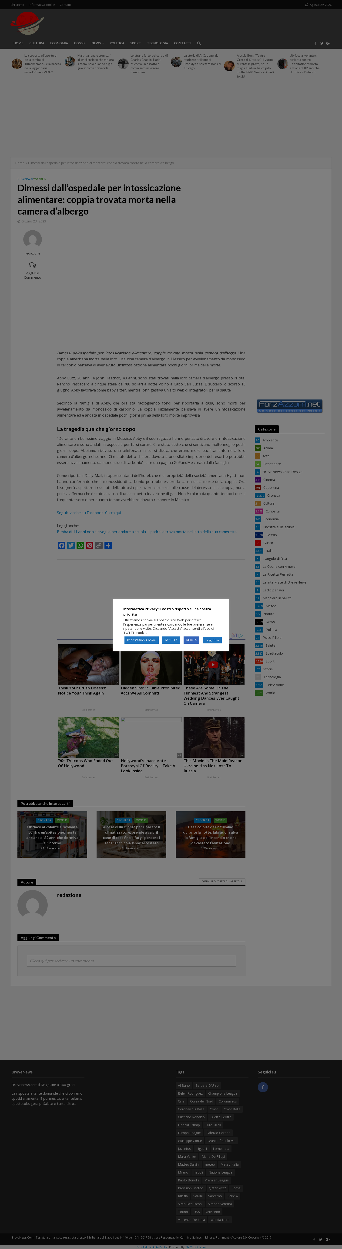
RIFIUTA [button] (191, 640)
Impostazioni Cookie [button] (141, 640)
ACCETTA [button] (171, 640)
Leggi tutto (212, 640)
